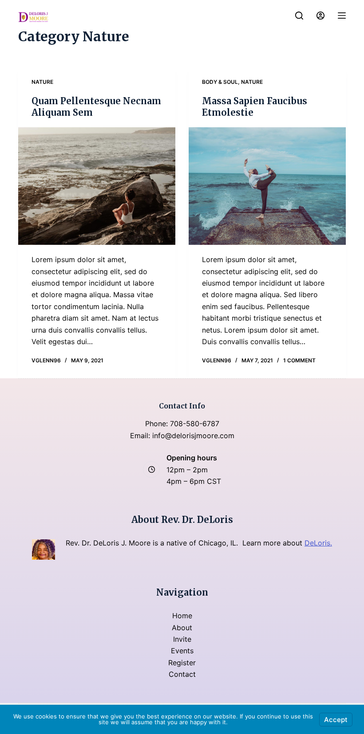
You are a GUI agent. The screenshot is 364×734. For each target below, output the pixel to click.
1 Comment (299, 360)
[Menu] (342, 16)
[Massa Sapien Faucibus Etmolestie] (267, 186)
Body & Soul (220, 82)
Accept (336, 719)
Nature (42, 82)
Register (182, 662)
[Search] (299, 16)
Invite (182, 639)
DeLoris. (318, 542)
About (182, 627)
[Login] (320, 16)
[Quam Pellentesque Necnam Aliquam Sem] (96, 186)
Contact (182, 674)
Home (182, 615)
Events (182, 650)
